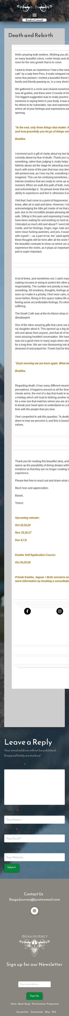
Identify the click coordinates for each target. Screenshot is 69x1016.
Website (12, 848)
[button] (34, 15)
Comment (15, 764)
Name (11, 811)
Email (11, 830)
